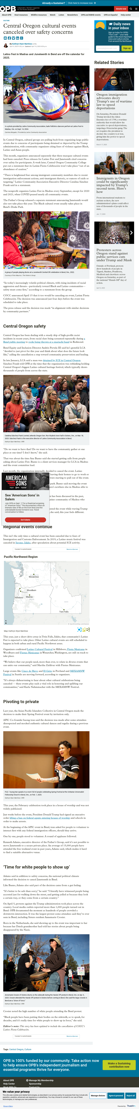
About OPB (6, 15)
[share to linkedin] (17, 38)
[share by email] (5, 38)
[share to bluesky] (13, 38)
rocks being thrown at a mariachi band (49, 342)
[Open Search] (131, 8)
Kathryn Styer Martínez (22, 44)
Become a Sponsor (72, 549)
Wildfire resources (39, 15)
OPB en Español (111, 15)
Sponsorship (35, 1083)
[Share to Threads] (22, 38)
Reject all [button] (131, 1096)
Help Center (9, 1083)
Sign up (127, 48)
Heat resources (21, 15)
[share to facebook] (9, 38)
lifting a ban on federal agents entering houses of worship (40, 818)
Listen (61, 15)
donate (121, 9)
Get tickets (25, 520)
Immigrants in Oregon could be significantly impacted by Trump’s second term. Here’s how (113, 185)
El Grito (47, 671)
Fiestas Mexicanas (29, 652)
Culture (6, 21)
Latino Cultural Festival (40, 649)
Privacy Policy (8, 1106)
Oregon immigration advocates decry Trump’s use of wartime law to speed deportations (114, 101)
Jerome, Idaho (23, 542)
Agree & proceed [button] (116, 1096)
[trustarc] (131, 1106)
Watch (52, 15)
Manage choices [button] (98, 1096)
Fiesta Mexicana (76, 649)
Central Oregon (16, 1049)
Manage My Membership (41, 1080)
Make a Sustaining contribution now (119, 1065)
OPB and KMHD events (91, 15)
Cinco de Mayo (30, 671)
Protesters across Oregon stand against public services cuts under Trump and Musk (114, 255)
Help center (126, 15)
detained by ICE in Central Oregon (61, 360)
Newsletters (72, 15)
